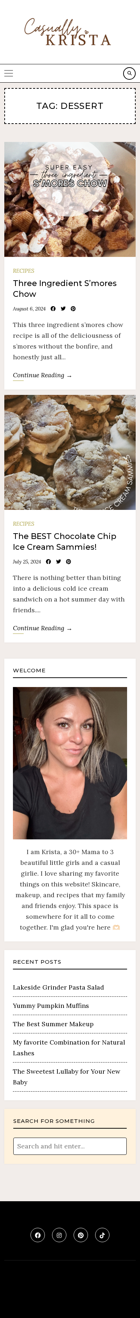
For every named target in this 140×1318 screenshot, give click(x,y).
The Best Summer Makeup (53, 1024)
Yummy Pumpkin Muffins (51, 1005)
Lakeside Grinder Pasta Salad (58, 987)
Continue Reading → (43, 375)
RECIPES (23, 270)
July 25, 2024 (27, 561)
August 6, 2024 (29, 308)
